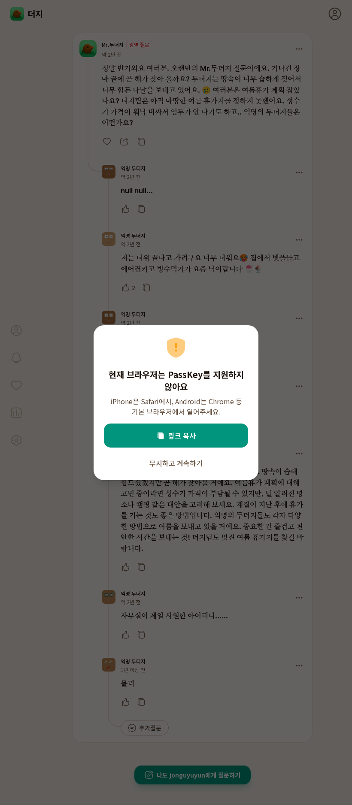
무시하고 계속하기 (176, 463)
